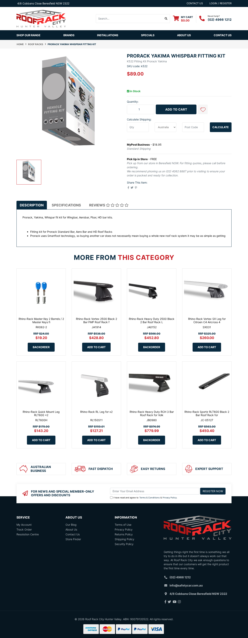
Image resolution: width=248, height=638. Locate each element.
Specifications (66, 205)
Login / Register (220, 3)
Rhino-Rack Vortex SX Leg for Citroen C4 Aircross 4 (207, 320)
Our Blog (71, 524)
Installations (107, 35)
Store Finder (73, 539)
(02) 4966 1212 (220, 19)
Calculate (220, 127)
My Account (24, 524)
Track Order (24, 529)
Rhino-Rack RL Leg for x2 (96, 411)
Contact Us (223, 35)
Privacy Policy (170, 497)
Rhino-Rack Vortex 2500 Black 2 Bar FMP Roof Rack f (96, 320)
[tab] (31, 205)
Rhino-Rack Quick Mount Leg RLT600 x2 (41, 413)
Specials (147, 35)
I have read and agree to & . (145, 497)
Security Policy (124, 544)
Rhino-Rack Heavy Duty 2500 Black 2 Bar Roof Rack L (151, 320)
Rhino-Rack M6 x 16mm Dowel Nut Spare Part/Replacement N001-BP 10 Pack (32, 620)
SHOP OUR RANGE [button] (28, 35)
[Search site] (166, 18)
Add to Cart (176, 109)
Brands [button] (68, 35)
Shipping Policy (124, 539)
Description (32, 205)
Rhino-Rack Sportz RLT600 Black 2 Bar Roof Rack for (206, 413)
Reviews (97, 205)
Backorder (41, 347)
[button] (203, 109)
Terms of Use (123, 524)
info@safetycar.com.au (186, 585)
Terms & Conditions (149, 497)
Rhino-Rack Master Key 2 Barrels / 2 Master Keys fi (41, 320)
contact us (195, 3)
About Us (184, 35)
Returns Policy (124, 534)
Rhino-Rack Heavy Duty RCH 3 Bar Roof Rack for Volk (152, 413)
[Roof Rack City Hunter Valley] (41, 18)
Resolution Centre (27, 534)
